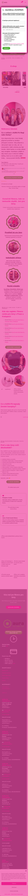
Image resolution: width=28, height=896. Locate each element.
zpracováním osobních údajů (17, 43)
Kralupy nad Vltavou (9, 35)
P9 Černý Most (7, 41)
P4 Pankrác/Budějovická (10, 37)
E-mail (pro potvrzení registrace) (11, 20)
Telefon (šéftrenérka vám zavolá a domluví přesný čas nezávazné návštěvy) (13, 27)
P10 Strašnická (8, 38)
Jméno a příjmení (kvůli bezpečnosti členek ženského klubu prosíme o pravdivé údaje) (14, 14)
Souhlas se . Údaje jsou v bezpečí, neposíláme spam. (13, 44)
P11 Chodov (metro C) (9, 34)
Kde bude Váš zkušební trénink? (11, 33)
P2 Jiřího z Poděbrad (9, 39)
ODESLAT (6, 48)
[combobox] (4, 29)
